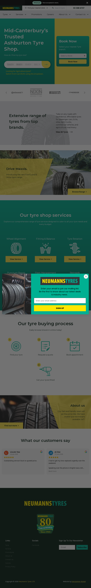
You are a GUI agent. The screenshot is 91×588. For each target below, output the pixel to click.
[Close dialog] (86, 276)
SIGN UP (60, 308)
